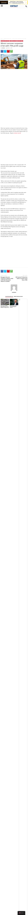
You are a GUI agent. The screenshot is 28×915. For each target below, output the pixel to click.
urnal (20, 133)
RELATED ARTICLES (9, 296)
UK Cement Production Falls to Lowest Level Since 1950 (21, 278)
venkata (3, 47)
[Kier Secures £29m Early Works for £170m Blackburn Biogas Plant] (5, 302)
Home (2, 38)
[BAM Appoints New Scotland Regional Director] (14, 302)
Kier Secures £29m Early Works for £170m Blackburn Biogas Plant (5, 306)
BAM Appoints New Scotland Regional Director (13, 306)
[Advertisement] (14, 23)
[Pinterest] (8, 51)
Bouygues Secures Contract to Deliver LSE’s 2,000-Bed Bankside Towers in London (7, 279)
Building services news (7, 38)
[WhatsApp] (11, 51)
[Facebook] (2, 51)
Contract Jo (16, 133)
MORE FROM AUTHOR (18, 296)
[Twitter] (5, 51)
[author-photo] (14, 287)
